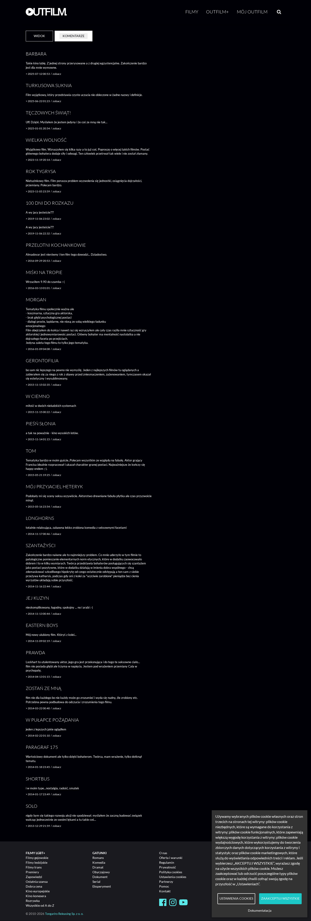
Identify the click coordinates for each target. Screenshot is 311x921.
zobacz (57, 73)
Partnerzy (166, 881)
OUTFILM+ (217, 12)
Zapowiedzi (34, 877)
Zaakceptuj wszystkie (280, 898)
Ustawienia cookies (172, 877)
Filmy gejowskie (37, 858)
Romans (98, 858)
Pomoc (164, 886)
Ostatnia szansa (37, 881)
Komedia (98, 862)
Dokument (99, 877)
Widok (39, 36)
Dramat (97, 867)
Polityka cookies (170, 872)
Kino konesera (36, 896)
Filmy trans (34, 867)
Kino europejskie (38, 891)
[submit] (279, 12)
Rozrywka (33, 901)
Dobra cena (34, 886)
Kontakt (165, 891)
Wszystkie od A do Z (40, 905)
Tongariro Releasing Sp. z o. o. (64, 914)
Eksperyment (101, 886)
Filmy (191, 12)
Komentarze (73, 36)
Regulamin (166, 862)
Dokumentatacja (259, 910)
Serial (96, 881)
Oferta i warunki (170, 858)
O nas (163, 853)
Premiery (32, 872)
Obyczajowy (101, 872)
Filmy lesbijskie (36, 862)
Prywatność (167, 867)
